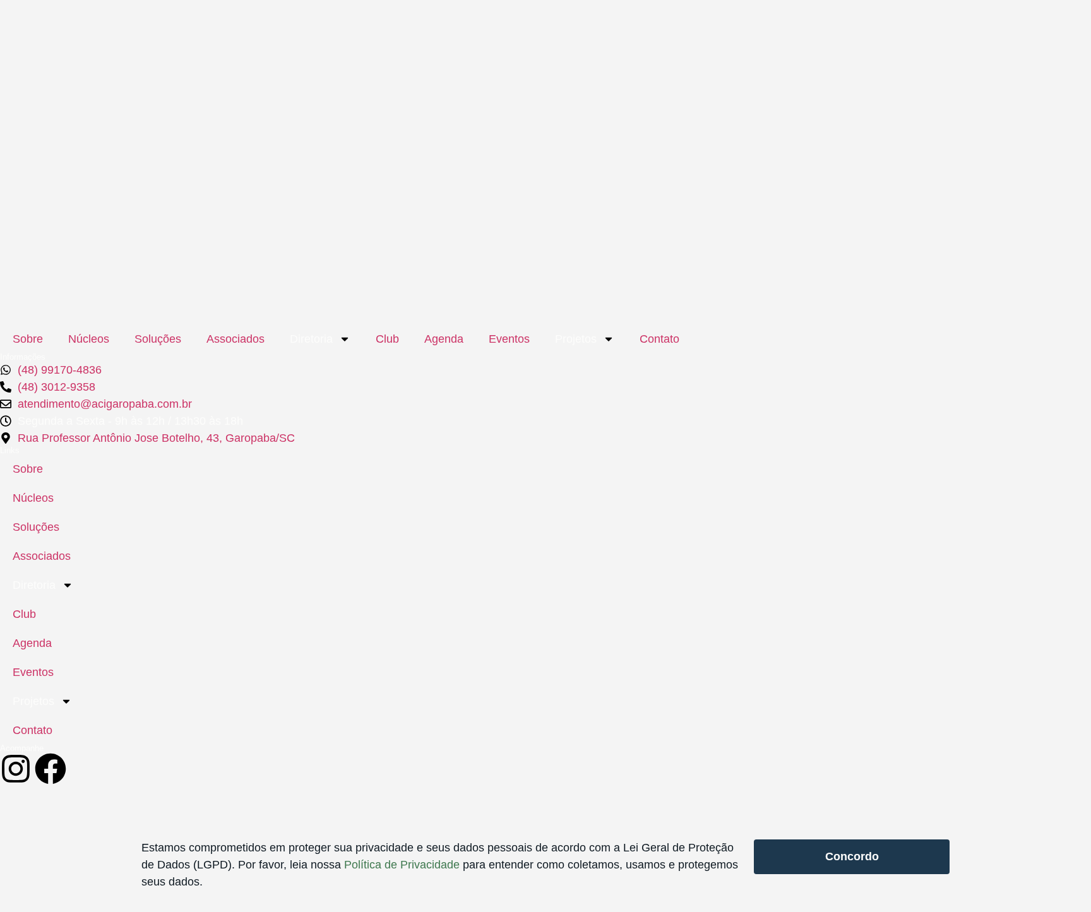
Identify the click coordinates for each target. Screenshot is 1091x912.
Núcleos (88, 339)
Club (387, 339)
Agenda (443, 339)
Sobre (28, 339)
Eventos (509, 339)
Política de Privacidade (402, 864)
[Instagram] (16, 769)
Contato (659, 339)
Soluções (157, 339)
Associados (235, 339)
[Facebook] (50, 769)
